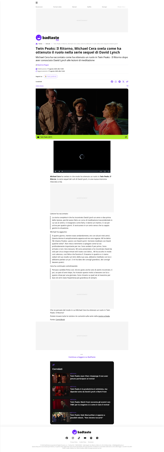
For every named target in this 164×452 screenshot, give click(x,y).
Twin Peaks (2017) (46, 137)
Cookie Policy (82, 442)
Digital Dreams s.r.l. (62, 445)
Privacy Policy (73, 442)
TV (127, 86)
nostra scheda (104, 316)
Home (40, 44)
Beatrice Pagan (43, 65)
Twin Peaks (40, 86)
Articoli (48, 44)
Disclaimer (91, 442)
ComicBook (60, 319)
